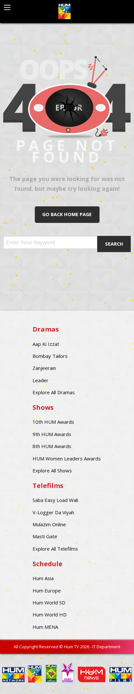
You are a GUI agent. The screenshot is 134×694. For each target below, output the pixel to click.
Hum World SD (49, 602)
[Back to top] (113, 679)
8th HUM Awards (52, 446)
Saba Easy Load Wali (55, 500)
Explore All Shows (52, 470)
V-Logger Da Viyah (53, 512)
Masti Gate (45, 536)
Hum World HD (50, 614)
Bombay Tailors (50, 356)
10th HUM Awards (53, 422)
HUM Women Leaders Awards (67, 458)
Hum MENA (45, 627)
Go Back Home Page (67, 214)
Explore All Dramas (54, 392)
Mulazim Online (49, 524)
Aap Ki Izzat (46, 344)
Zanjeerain (44, 368)
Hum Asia (43, 578)
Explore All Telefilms (55, 548)
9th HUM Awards (52, 434)
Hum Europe (47, 590)
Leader (40, 380)
